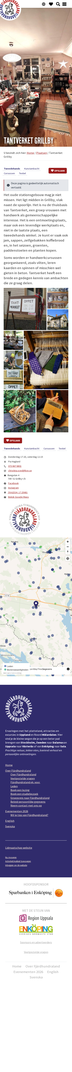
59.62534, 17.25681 (18, 492)
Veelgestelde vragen (22, 778)
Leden (14, 786)
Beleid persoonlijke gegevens (27, 801)
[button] (25, 309)
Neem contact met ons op (26, 805)
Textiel (22, 173)
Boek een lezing (20, 790)
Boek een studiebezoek (24, 794)
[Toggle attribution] (68, 669)
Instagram (13, 487)
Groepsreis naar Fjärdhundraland (29, 798)
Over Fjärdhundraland (18, 770)
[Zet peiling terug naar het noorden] (67, 551)
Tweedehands (12, 168)
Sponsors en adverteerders (36, 942)
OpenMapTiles (35, 668)
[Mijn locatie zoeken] (67, 558)
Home (9, 765)
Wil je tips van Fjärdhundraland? (29, 815)
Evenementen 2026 (16, 811)
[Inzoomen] (67, 541)
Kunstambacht (31, 168)
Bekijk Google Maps (18, 496)
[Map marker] (36, 604)
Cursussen (9, 173)
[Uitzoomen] (67, 546)
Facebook (13, 483)
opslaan (59, 170)
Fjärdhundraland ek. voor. (25, 782)
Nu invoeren (11, 857)
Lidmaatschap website (18, 847)
